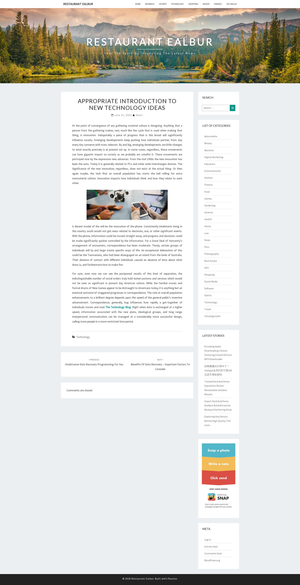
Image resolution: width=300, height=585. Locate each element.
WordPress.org (212, 560)
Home (138, 4)
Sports (163, 4)
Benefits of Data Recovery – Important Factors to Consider (160, 364)
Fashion (208, 177)
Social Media (211, 281)
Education (209, 164)
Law (206, 233)
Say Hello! (231, 4)
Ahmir (139, 115)
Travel (207, 309)
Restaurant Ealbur (78, 4)
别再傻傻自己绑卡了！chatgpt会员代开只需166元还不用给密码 (218, 370)
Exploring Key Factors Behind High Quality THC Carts (217, 421)
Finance (218, 4)
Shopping (193, 4)
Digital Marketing (213, 157)
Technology (177, 4)
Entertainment (212, 170)
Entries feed (210, 546)
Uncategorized (212, 316)
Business (149, 4)
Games (208, 198)
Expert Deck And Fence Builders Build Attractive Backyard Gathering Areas (218, 405)
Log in (207, 539)
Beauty (208, 143)
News (207, 240)
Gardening (209, 205)
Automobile (210, 136)
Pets (206, 246)
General (208, 212)
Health (206, 4)
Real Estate (210, 260)
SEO (206, 267)
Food (207, 191)
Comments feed (213, 553)
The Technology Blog (118, 307)
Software (209, 288)
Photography (211, 253)
